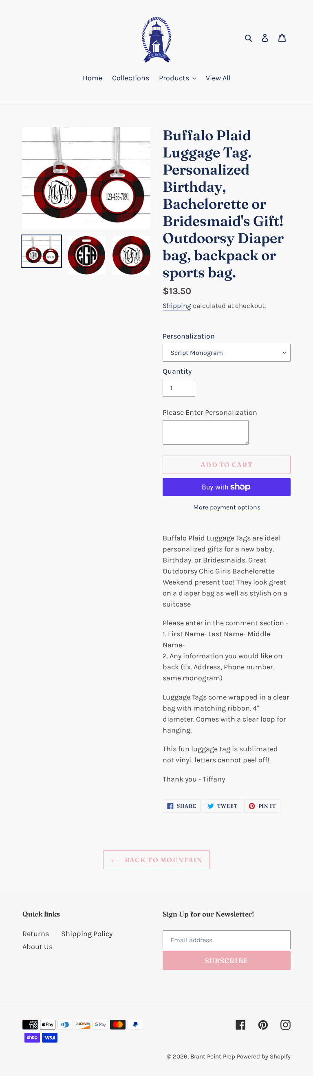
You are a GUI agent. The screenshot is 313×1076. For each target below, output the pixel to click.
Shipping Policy (86, 933)
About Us (37, 946)
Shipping (177, 305)
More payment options (226, 507)
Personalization (189, 336)
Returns (35, 933)
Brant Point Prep (212, 1056)
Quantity (177, 371)
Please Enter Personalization (210, 412)
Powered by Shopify (264, 1056)
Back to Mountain (163, 860)
